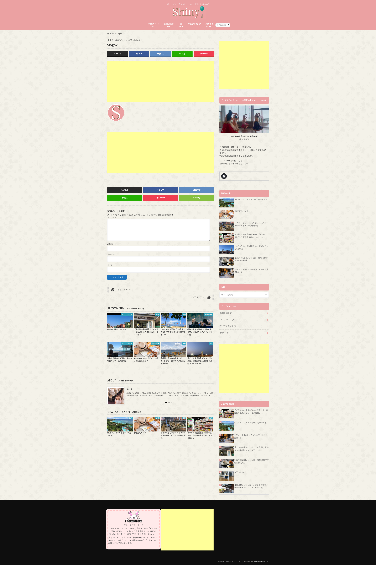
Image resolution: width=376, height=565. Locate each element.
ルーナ (129, 389)
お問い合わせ (240, 472)
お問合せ (209, 25)
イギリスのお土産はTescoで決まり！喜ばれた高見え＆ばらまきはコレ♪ (251, 235)
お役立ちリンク (194, 24)
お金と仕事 (169, 25)
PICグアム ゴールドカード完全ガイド (251, 200)
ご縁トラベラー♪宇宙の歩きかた (242, 561)
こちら (239, 161)
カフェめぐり (227, 320)
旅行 (224, 333)
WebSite (170, 402)
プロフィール (154, 25)
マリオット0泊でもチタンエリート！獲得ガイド (251, 270)
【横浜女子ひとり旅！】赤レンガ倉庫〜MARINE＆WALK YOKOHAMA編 (251, 486)
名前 (110, 244)
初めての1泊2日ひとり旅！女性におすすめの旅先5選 (251, 259)
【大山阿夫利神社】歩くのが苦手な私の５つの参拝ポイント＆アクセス (251, 448)
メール (111, 255)
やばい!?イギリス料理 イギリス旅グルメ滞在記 (251, 247)
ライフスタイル (228, 326)
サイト (110, 265)
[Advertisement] (160, 81)
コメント (111, 217)
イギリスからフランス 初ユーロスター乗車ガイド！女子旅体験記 (251, 224)
